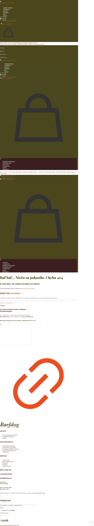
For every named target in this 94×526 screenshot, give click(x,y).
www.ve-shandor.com (27, 316)
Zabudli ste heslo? (4, 513)
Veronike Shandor (6, 311)
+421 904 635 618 (6, 474)
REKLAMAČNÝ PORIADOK (9, 447)
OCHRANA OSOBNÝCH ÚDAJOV (11, 449)
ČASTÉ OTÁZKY (7, 466)
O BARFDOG (6, 452)
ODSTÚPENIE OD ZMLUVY (9, 450)
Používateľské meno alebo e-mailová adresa (11, 505)
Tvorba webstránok (37, 493)
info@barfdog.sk (6, 478)
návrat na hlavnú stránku (28, 288)
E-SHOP (5, 438)
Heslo (2, 507)
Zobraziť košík (15, 525)
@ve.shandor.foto (4, 316)
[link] (38, 373)
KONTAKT (5, 464)
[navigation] (47, 520)
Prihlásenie (12, 510)
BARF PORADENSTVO (8, 461)
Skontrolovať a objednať (6, 525)
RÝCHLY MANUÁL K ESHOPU (10, 435)
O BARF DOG (6, 460)
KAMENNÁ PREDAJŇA (8, 436)
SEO (44, 493)
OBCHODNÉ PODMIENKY (9, 446)
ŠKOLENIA (5, 463)
